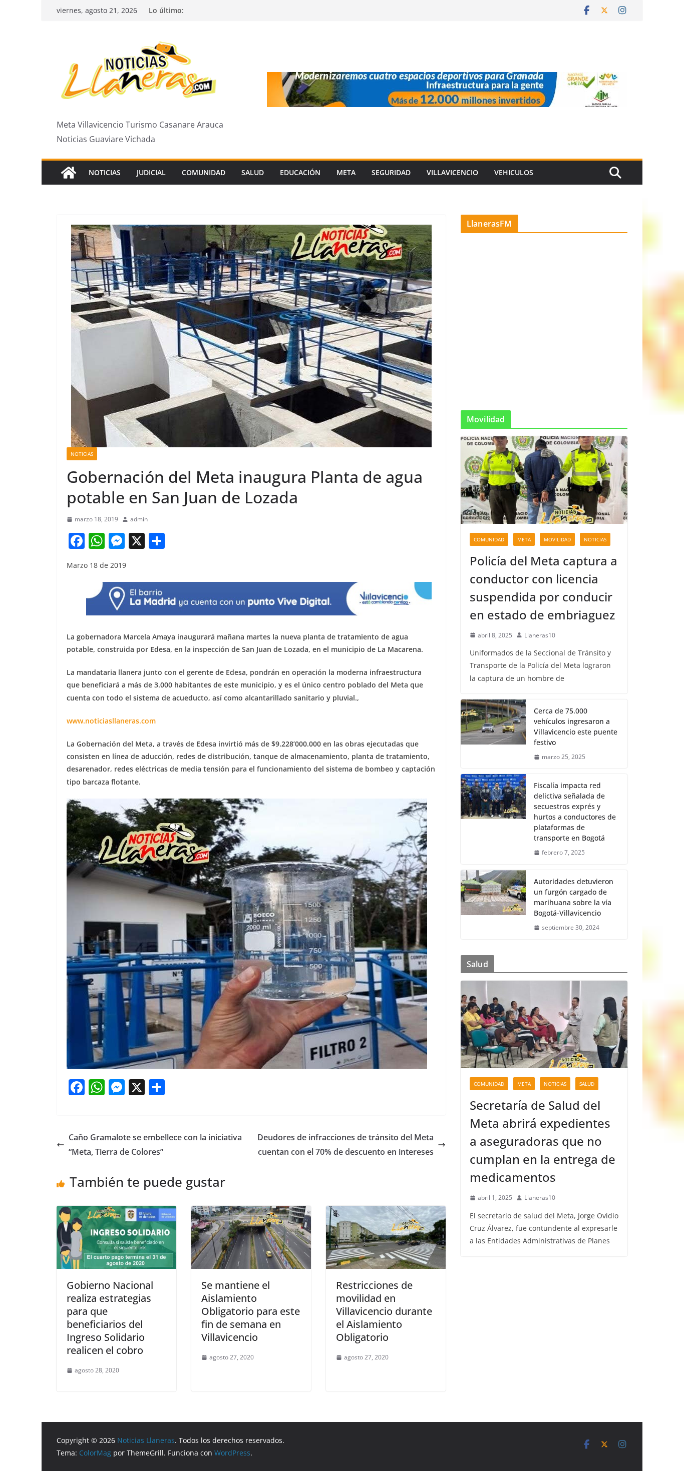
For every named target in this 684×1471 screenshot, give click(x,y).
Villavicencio (452, 172)
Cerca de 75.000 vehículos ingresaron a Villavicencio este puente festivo (575, 726)
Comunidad (203, 172)
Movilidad (557, 539)
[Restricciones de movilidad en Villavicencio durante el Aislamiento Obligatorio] (386, 1212)
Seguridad (391, 172)
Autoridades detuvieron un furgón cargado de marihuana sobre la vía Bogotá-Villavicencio (573, 897)
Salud (252, 172)
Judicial (151, 172)
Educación (300, 172)
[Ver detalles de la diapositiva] (447, 89)
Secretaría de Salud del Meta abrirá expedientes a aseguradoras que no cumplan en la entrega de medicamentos (542, 1141)
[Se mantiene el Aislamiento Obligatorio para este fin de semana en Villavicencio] (251, 1212)
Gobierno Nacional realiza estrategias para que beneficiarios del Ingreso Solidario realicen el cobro (110, 1317)
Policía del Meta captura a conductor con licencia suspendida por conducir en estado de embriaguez (543, 587)
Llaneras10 (539, 635)
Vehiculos (513, 172)
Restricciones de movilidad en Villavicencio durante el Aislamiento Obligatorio (384, 1311)
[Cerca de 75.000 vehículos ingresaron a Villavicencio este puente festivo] (493, 734)
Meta (346, 172)
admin (139, 519)
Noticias (105, 172)
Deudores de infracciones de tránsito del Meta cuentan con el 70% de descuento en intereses (345, 1144)
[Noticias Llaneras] (69, 173)
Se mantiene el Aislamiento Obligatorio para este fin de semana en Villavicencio (250, 1311)
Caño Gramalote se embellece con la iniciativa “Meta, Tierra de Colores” (155, 1144)
